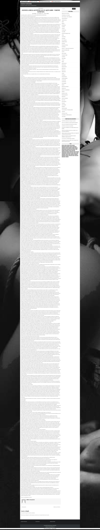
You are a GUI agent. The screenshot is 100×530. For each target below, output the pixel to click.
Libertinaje (64, 58)
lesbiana (68, 151)
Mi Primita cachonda (71, 138)
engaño (67, 147)
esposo (76, 147)
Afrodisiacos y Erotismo (66, 15)
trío (73, 155)
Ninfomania (64, 71)
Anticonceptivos (64, 18)
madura (77, 151)
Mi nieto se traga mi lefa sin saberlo (72, 122)
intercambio (64, 151)
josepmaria (34, 13)
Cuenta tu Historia (24, 521)
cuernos (68, 146)
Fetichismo (64, 46)
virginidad (76, 155)
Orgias (63, 73)
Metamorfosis (64, 66)
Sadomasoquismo (65, 94)
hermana (73, 149)
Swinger (67, 155)
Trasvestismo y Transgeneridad (67, 109)
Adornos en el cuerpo (65, 13)
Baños (63, 21)
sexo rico (63, 155)
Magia (40, 8)
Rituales (63, 91)
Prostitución (64, 81)
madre (74, 151)
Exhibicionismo (64, 41)
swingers (70, 155)
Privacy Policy (54, 528)
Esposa (73, 147)
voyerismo (63, 156)
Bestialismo (64, 25)
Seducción (63, 96)
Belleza (63, 23)
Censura (63, 28)
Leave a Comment (46, 13)
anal (70, 145)
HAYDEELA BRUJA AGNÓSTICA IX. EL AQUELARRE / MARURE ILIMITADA (41, 11)
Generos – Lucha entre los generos (68, 48)
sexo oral (76, 154)
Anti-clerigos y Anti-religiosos (67, 16)
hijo (76, 149)
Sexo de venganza (65, 98)
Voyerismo (63, 116)
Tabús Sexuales (64, 108)
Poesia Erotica (64, 76)
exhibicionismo (64, 149)
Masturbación (64, 63)
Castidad (63, 26)
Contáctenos (37, 521)
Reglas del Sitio (52, 521)
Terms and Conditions (47, 528)
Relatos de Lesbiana (65, 86)
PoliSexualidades (65, 78)
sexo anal (72, 154)
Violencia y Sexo (64, 113)
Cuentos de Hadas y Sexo (66, 33)
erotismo (70, 147)
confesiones (64, 146)
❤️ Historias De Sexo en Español (44, 1)
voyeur (67, 156)
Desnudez (63, 38)
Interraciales (64, 53)
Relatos (42, 8)
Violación (63, 111)
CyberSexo (64, 36)
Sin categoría (64, 101)
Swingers (63, 106)
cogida (73, 145)
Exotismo (63, 43)
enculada (63, 147)
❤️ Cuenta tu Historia (33, 1)
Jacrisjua (63, 140)
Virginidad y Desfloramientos (67, 114)
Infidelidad (66, 150)
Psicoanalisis (64, 83)
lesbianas (71, 151)
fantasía (68, 149)
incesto (63, 150)
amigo (65, 145)
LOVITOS (63, 127)
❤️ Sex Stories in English (56, 1)
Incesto (63, 51)
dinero (71, 146)
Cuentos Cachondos (24, 1)
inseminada (73, 150)
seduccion (63, 154)
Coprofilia (63, 31)
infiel (70, 150)
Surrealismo (64, 104)
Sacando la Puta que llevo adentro (71, 124)
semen (67, 154)
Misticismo (64, 68)
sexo (69, 154)
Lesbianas (63, 56)
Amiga (63, 145)
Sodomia (63, 103)
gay (71, 149)
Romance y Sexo (64, 93)
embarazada (74, 146)
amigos (68, 145)
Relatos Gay (64, 88)
